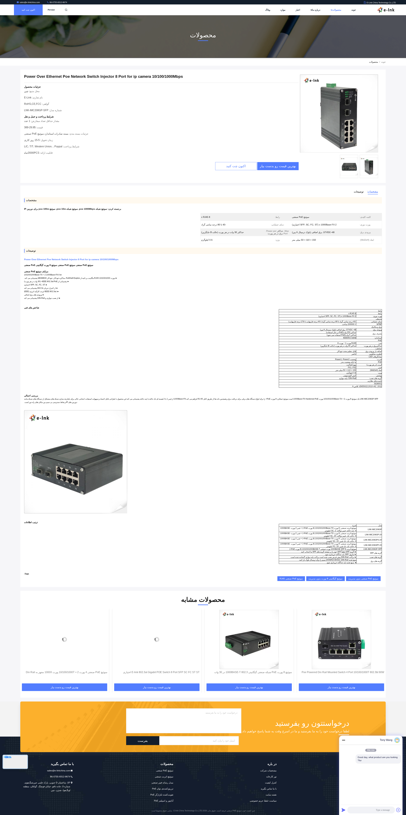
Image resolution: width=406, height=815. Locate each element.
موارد (282, 10)
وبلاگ (267, 10)
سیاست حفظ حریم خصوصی (263, 800)
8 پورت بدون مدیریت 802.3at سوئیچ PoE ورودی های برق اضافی (73, 672)
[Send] (343, 809)
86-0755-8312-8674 (58, 2)
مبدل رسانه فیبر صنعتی (162, 782)
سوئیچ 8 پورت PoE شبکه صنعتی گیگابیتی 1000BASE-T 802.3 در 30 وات (345, 672)
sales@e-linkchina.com (30, 2)
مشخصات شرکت (268, 770)
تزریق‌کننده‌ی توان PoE (162, 788)
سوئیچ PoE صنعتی (164, 770)
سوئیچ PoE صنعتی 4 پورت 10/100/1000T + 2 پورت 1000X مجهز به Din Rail (159, 672)
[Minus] (343, 740)
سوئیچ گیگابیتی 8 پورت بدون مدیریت (325, 578)
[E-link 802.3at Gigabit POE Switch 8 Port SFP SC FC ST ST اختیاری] (249, 639)
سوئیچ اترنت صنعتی (164, 776)
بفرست (143, 740)
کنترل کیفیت (271, 782)
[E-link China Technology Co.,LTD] (386, 9)
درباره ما (315, 10)
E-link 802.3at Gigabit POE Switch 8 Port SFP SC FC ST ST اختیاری (253, 672)
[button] (380, 647)
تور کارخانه (271, 776)
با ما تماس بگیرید (269, 788)
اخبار (298, 10)
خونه (353, 10)
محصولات (336, 10)
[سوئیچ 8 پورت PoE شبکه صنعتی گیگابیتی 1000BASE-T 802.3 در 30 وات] (341, 639)
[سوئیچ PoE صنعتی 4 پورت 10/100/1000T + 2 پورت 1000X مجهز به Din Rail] (157, 639)
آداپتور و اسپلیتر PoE (163, 800)
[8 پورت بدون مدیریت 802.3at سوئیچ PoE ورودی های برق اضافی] (64, 639)
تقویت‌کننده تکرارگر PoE (161, 794)
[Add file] (398, 809)
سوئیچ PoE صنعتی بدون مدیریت (363, 578)
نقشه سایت (271, 794)
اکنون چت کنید (28, 10)
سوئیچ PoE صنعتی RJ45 (291, 578)
